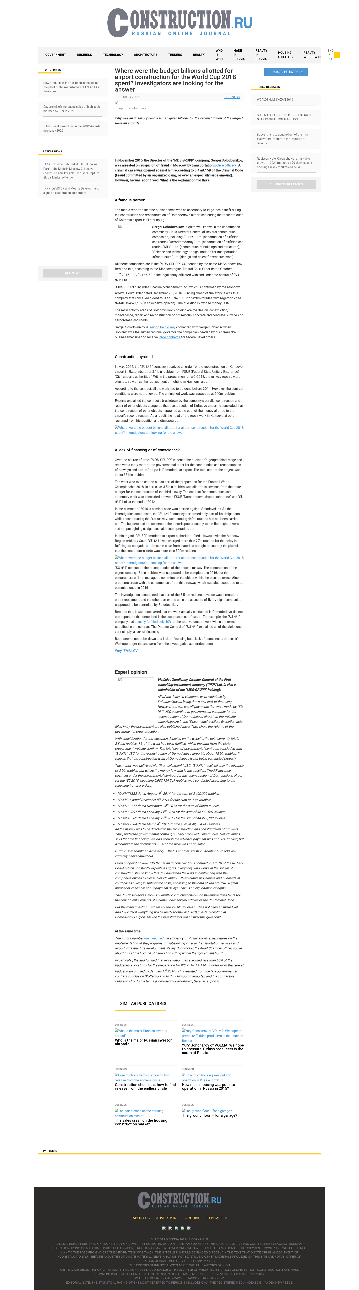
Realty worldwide (313, 55)
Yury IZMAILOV (126, 651)
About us (141, 1218)
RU (330, 59)
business (232, 97)
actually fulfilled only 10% (153, 622)
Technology (113, 55)
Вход (277, 71)
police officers (225, 165)
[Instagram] (176, 1229)
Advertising (167, 1218)
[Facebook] (189, 1229)
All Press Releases (286, 184)
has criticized (153, 938)
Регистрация (294, 71)
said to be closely (162, 327)
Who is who (219, 55)
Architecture (145, 55)
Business (84, 55)
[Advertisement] (63, 233)
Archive (192, 1218)
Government (55, 55)
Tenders (175, 55)
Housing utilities (285, 55)
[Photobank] (164, 1229)
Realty (199, 55)
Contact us (218, 1218)
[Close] (337, 55)
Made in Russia (239, 55)
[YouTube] (170, 1229)
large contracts (169, 337)
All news (73, 273)
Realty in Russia (261, 55)
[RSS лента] (182, 1229)
